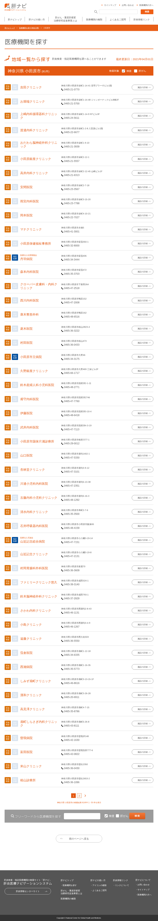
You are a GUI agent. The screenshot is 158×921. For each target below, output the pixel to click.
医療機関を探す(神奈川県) (29, 28)
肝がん (124, 816)
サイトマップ (110, 5)
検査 (112, 816)
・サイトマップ (142, 889)
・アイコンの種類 (98, 885)
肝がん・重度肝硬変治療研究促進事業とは (65, 19)
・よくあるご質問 (98, 890)
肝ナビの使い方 (37, 19)
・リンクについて (121, 885)
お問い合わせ (128, 5)
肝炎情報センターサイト (28, 891)
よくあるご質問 (118, 19)
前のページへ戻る (79, 838)
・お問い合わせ (142, 885)
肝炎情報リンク (141, 19)
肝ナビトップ (15, 19)
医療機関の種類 (94, 19)
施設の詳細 (143, 87)
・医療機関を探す (69, 885)
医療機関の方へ (146, 5)
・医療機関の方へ (143, 895)
